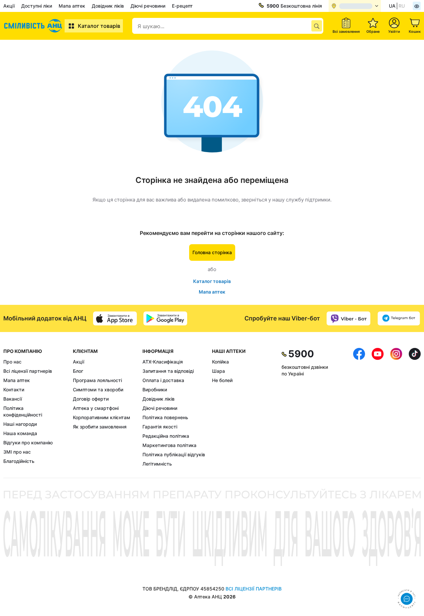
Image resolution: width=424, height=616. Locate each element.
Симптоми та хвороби (98, 389)
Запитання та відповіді (168, 371)
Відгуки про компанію (28, 442)
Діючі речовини (148, 6)
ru (401, 6)
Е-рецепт (182, 6)
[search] (316, 25)
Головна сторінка (212, 252)
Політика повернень (165, 417)
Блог (78, 371)
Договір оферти (91, 399)
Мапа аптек (72, 6)
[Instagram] (396, 407)
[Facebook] (359, 407)
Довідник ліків (108, 6)
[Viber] (348, 318)
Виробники (154, 389)
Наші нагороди (20, 424)
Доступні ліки (36, 6)
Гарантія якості (159, 426)
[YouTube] (378, 407)
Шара (218, 371)
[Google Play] (165, 318)
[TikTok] (415, 407)
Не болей (222, 380)
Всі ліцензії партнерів (27, 371)
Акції (9, 6)
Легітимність (157, 464)
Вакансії (12, 399)
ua (392, 6)
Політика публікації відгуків (173, 454)
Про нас (12, 361)
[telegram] (399, 318)
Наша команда (20, 433)
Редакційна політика (165, 436)
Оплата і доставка (163, 380)
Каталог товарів (99, 26)
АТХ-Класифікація (162, 361)
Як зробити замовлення (100, 426)
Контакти (13, 389)
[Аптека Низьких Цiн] (34, 26)
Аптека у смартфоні (96, 408)
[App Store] (115, 318)
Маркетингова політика (169, 445)
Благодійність (18, 461)
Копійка (220, 361)
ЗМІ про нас (17, 452)
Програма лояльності (97, 380)
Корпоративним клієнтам (101, 417)
